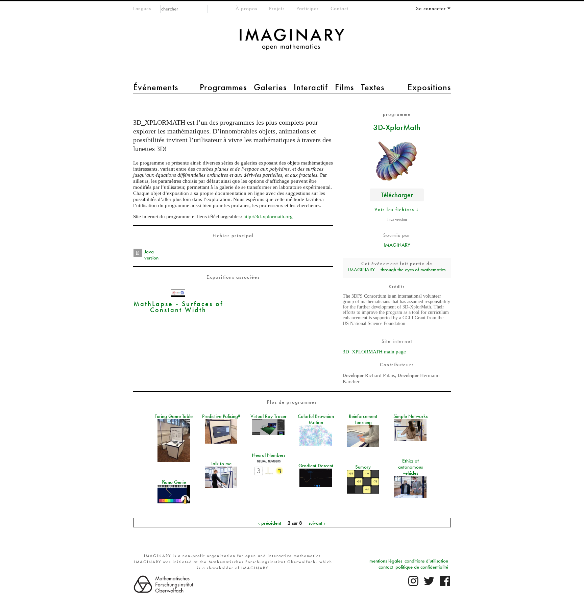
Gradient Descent (315, 466)
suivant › (317, 523)
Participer (307, 8)
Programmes (223, 87)
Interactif (311, 87)
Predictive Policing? (221, 416)
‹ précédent (269, 523)
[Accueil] (292, 42)
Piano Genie (174, 482)
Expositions (429, 87)
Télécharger (397, 195)
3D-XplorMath (396, 127)
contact (386, 567)
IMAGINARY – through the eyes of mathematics (396, 270)
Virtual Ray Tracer (268, 416)
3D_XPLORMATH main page (374, 351)
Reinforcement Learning (363, 419)
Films (344, 87)
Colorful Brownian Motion (316, 419)
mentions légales (385, 561)
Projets (277, 8)
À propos (246, 8)
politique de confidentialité (421, 567)
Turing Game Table (174, 416)
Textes (372, 87)
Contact (339, 8)
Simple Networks (410, 416)
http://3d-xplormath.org (268, 216)
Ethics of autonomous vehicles (410, 467)
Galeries (270, 87)
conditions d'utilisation (426, 561)
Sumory (363, 467)
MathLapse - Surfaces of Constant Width (178, 306)
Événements (155, 87)
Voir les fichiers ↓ (396, 209)
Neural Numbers (268, 455)
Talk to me (221, 463)
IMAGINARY (397, 245)
